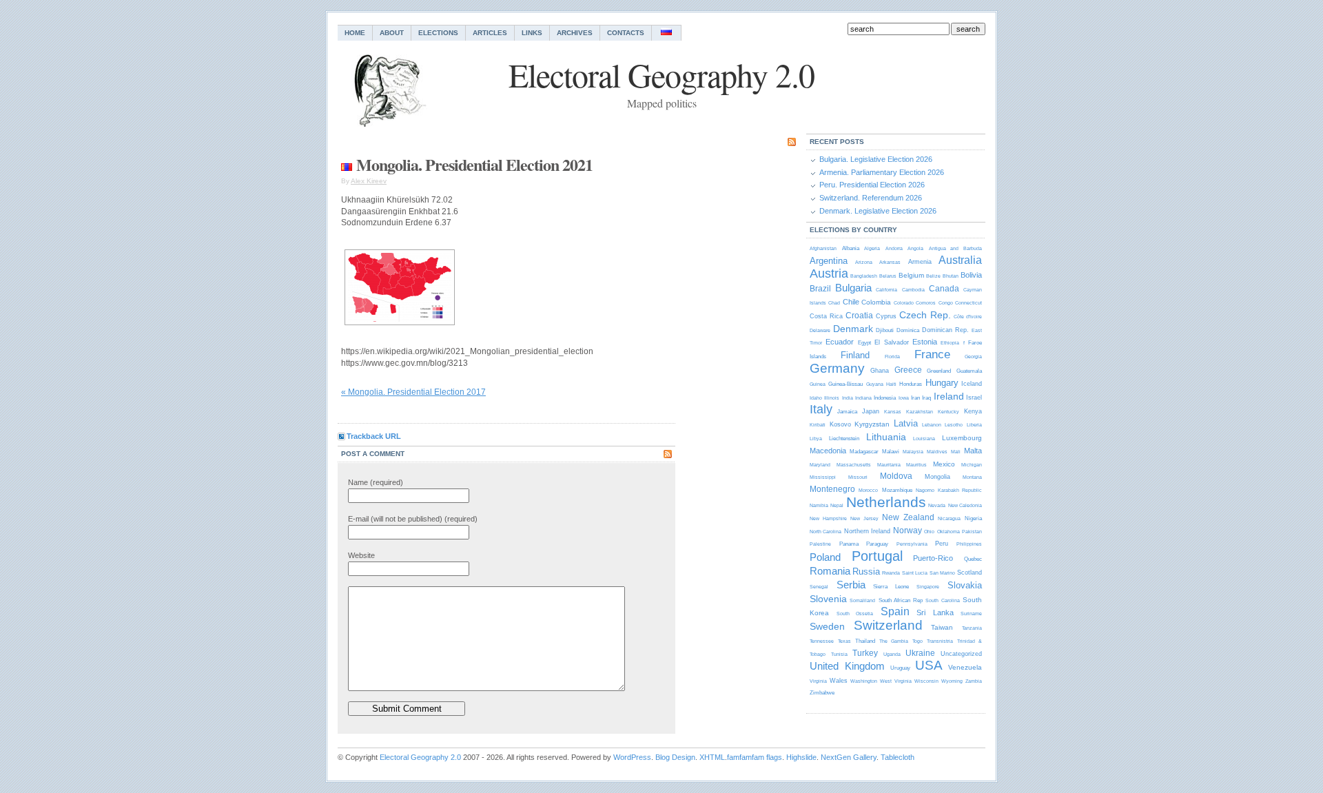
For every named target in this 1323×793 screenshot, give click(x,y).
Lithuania (886, 436)
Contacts (625, 33)
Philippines (969, 544)
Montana (972, 477)
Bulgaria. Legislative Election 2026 (875, 159)
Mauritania (889, 464)
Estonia (924, 342)
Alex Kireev (369, 181)
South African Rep (901, 600)
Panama (849, 544)
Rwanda (891, 572)
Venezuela (965, 667)
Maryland (820, 464)
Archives (575, 33)
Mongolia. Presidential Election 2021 (474, 164)
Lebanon (931, 424)
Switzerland (888, 625)
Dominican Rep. (945, 330)
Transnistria (940, 641)
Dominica (907, 330)
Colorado (904, 302)
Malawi (890, 452)
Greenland (939, 371)
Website (361, 555)
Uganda (892, 654)
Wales (839, 680)
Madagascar (864, 452)
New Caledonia (965, 505)
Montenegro (832, 489)
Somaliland (862, 600)
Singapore (927, 586)
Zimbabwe (822, 693)
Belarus (887, 276)
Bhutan (950, 276)
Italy (821, 409)
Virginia (818, 681)
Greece (908, 370)
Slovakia (964, 585)
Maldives (937, 451)
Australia (960, 260)
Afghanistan (823, 248)
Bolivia (971, 275)
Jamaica (847, 412)
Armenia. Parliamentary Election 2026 (881, 172)
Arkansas (890, 262)
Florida (892, 356)
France (932, 354)
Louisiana (924, 438)
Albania (850, 248)
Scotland (969, 572)
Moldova (896, 476)
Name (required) (375, 482)
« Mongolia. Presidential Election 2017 (413, 392)
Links (532, 33)
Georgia (973, 356)
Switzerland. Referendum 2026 (870, 198)
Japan (870, 411)
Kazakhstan (919, 411)
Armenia (920, 261)
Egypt (864, 343)
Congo (946, 302)
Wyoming (952, 681)
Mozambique (897, 490)
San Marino (942, 572)
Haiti (891, 384)
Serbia (851, 584)
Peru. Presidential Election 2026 (872, 185)
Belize (933, 276)
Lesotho (954, 424)
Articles (490, 33)
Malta (973, 450)
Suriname (971, 613)
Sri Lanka (935, 612)
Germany (837, 368)
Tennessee (822, 641)
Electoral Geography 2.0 (420, 757)
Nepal (836, 505)
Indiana (863, 397)
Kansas (892, 411)
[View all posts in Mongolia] (346, 164)
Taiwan (942, 627)
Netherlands (886, 502)
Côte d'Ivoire (968, 316)
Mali (956, 451)
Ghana (879, 370)
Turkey (865, 653)
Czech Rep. (925, 314)
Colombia (876, 302)
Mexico (944, 464)
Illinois (831, 397)
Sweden (827, 626)
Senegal (819, 586)
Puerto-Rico (933, 558)
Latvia (906, 423)
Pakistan (972, 531)
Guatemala (969, 371)
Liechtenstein (844, 438)
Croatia (859, 315)
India (847, 397)
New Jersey (864, 518)
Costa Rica (826, 316)
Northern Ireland (867, 531)
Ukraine (920, 653)
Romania (830, 571)
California (886, 289)
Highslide (801, 757)
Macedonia (828, 450)
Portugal (877, 556)
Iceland (971, 383)
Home (355, 33)
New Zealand (908, 517)
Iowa (904, 397)
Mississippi (823, 477)
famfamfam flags (754, 757)
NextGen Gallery (848, 757)
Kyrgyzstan (872, 424)
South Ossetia (855, 613)
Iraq (926, 398)
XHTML (712, 757)
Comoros (926, 302)
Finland (855, 355)
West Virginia (895, 681)
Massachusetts (854, 464)
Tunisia (839, 654)
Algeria (872, 248)
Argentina (829, 261)
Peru (941, 543)
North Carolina (825, 531)
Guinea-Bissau (845, 384)
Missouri (858, 477)
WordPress (632, 757)
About (392, 33)
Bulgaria (853, 287)
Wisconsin (926, 681)
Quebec (973, 559)
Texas (844, 641)
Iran (915, 398)
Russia (866, 571)
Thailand (865, 641)
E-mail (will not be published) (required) (413, 519)
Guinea (817, 384)
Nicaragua (949, 518)
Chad (834, 302)
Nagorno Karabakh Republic (949, 490)
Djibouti (885, 330)
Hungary (941, 383)
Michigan (971, 464)
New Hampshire (828, 518)
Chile (851, 302)
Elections (438, 33)
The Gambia (893, 641)
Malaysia (913, 451)
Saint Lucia (914, 572)
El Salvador (891, 342)
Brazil (820, 288)
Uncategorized (961, 653)
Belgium (911, 275)
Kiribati (817, 424)
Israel (974, 397)
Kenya (973, 411)
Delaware (820, 330)
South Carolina (942, 600)
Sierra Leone (891, 587)
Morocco (868, 490)
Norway (907, 530)
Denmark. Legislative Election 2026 (877, 211)
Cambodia (913, 289)
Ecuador (839, 342)
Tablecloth (897, 757)
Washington (863, 681)
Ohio (929, 531)
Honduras (910, 384)
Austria (829, 273)
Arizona (863, 262)
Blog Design (675, 757)
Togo (917, 641)
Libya (816, 438)
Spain (895, 611)
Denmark (853, 328)
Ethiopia (950, 342)
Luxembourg (962, 438)
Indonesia (885, 398)
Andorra (894, 248)
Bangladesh (863, 276)
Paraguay (877, 544)
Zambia (973, 681)
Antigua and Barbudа (955, 248)
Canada (944, 288)
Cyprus (886, 316)
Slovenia (828, 598)
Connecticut (968, 302)
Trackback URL (374, 436)
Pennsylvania (911, 544)
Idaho (816, 397)
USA (929, 665)
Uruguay (900, 668)
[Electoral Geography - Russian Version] (666, 33)
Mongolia (937, 476)
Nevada (936, 505)
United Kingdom (847, 666)
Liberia (974, 424)
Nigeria (973, 518)
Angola (915, 248)
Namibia (819, 505)
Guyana (874, 384)
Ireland (949, 396)
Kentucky (948, 411)
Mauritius (916, 464)
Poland (825, 557)
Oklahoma (948, 531)
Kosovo (840, 424)
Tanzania (972, 628)
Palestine (820, 544)
